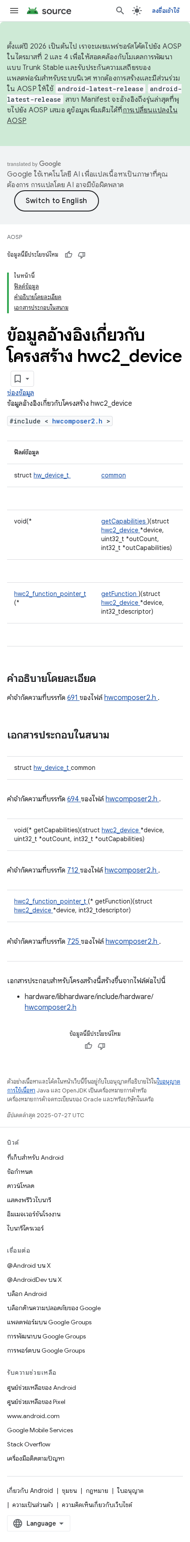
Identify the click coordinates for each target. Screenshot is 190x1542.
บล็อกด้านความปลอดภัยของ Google (54, 1308)
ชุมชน (69, 1490)
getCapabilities (124, 521)
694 (74, 799)
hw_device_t (52, 475)
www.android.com (33, 1416)
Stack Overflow (28, 1444)
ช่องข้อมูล (20, 392)
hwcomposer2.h (79, 421)
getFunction (119, 594)
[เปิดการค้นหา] (120, 10)
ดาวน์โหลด (20, 1186)
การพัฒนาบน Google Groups (46, 1336)
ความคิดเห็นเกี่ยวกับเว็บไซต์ (97, 1504)
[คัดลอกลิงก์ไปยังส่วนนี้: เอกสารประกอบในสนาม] (121, 736)
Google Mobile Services (40, 1430)
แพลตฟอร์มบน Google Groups (49, 1322)
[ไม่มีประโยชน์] (81, 254)
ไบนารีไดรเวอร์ (25, 1228)
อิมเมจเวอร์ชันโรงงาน (34, 1214)
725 (74, 941)
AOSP (14, 237)
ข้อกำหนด (20, 1172)
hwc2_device (120, 530)
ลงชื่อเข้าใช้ (165, 11)
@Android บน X (29, 1265)
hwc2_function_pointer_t (50, 594)
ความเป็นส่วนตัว (32, 1504)
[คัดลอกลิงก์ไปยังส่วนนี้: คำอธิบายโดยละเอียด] (107, 679)
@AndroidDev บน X (34, 1280)
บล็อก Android (27, 1294)
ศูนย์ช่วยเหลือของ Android (41, 1388)
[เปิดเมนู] (14, 10)
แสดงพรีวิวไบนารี (29, 1200)
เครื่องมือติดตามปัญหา (36, 1458)
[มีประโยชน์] (68, 254)
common (113, 475)
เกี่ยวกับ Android (30, 1490)
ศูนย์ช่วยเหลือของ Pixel (36, 1402)
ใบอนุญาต (130, 1490)
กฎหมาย (97, 1490)
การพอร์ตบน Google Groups (46, 1350)
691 (73, 697)
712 (73, 870)
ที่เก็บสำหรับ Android (35, 1157)
